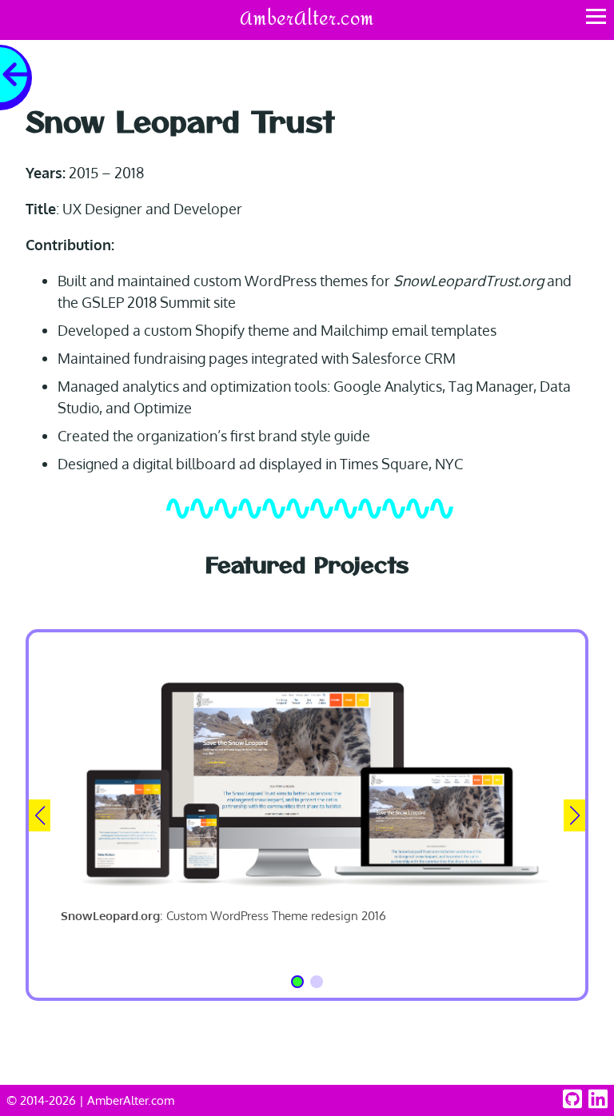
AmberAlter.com (307, 19)
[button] (297, 981)
